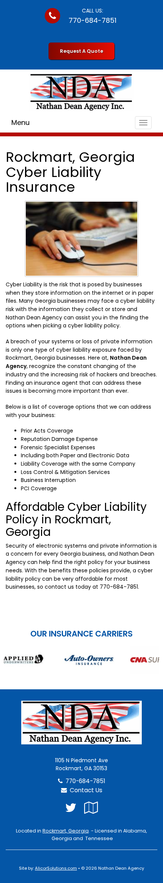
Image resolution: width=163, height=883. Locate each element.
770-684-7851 (92, 20)
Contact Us (84, 790)
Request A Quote (81, 51)
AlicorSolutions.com (56, 868)
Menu (20, 122)
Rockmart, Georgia (65, 831)
